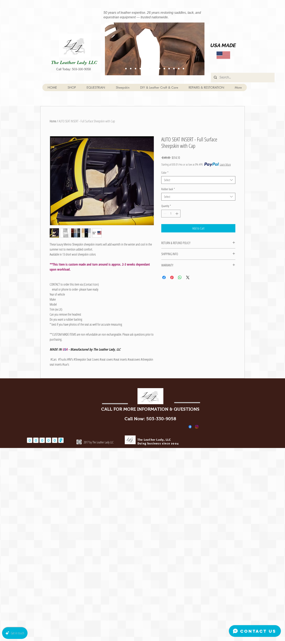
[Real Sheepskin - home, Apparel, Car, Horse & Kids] (164, 68)
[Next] (199, 48)
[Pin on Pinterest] (171, 277)
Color (164, 172)
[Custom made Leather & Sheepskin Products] (145, 68)
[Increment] (177, 213)
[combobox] (198, 180)
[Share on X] (187, 277)
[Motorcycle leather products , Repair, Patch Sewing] (174, 68)
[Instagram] (197, 427)
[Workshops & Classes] (140, 68)
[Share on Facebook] (163, 277)
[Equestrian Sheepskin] (126, 68)
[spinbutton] (171, 213)
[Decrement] (164, 213)
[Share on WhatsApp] (179, 277)
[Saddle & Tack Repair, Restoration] (135, 68)
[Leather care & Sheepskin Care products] (154, 68)
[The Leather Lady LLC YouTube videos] (178, 68)
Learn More (225, 164)
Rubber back (168, 189)
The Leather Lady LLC (74, 62)
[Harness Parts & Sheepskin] (130, 68)
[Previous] (111, 48)
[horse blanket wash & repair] (183, 68)
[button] (95, 87)
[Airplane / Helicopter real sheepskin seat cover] (169, 68)
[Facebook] (190, 427)
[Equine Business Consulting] (159, 68)
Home (53, 121)
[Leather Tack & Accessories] (150, 68)
